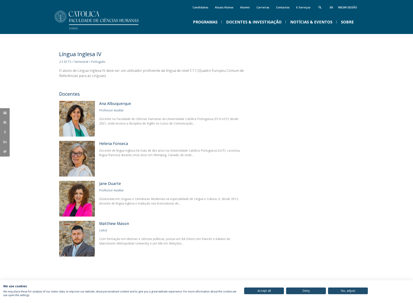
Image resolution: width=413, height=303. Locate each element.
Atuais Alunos (224, 7)
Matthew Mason (114, 223)
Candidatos (200, 7)
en (331, 7)
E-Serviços (303, 7)
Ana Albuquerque (115, 103)
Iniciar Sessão (347, 7)
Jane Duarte (110, 183)
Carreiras (262, 7)
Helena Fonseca (113, 143)
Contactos (283, 7)
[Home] (102, 29)
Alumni (245, 7)
